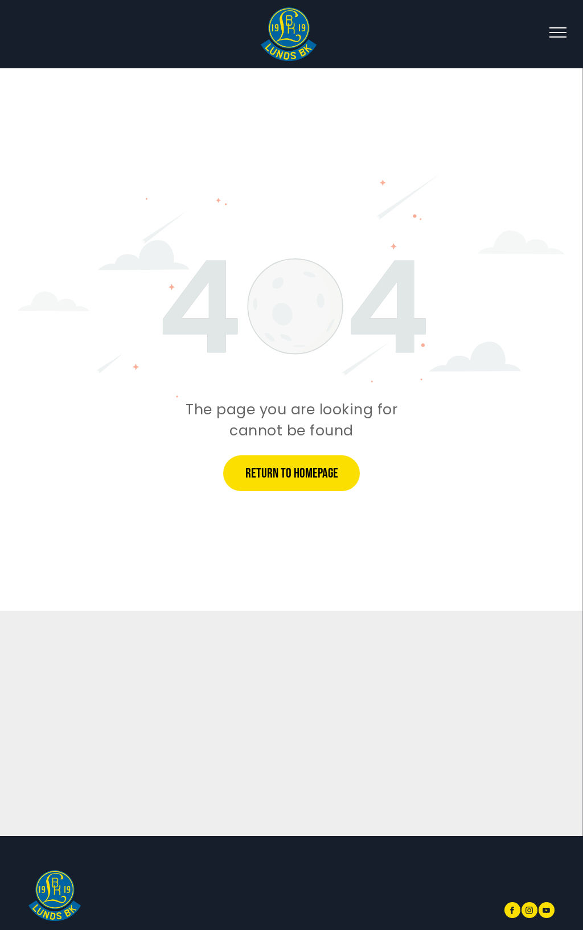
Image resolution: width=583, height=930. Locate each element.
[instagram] (529, 911)
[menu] (558, 32)
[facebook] (512, 911)
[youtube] (547, 911)
